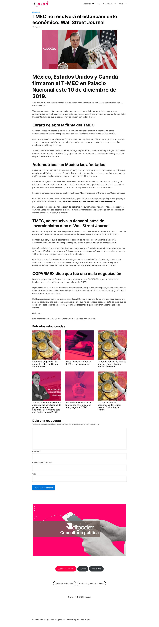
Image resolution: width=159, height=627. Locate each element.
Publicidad (96, 569)
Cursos (83, 569)
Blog (98, 4)
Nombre (36, 451)
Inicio (121, 4)
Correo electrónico (42, 463)
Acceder (87, 4)
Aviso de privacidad (65, 584)
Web (34, 474)
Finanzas (36, 12)
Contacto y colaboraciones (91, 584)
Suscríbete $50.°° (66, 569)
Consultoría (108, 4)
